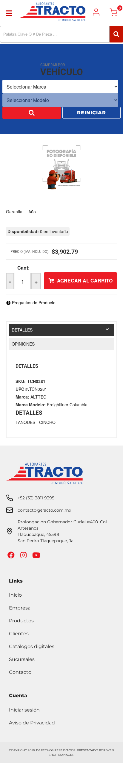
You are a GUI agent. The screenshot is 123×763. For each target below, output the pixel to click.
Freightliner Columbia (67, 405)
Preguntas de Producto (34, 302)
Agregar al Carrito (85, 280)
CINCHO (47, 422)
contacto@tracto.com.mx (44, 510)
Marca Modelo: (31, 405)
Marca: (22, 397)
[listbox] (60, 87)
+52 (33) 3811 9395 (36, 498)
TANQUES (25, 422)
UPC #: (22, 389)
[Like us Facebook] (11, 556)
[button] (61, 34)
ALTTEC (38, 397)
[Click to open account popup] (96, 12)
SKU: (21, 381)
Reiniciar (91, 113)
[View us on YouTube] (37, 556)
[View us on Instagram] (24, 556)
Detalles (22, 330)
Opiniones (23, 344)
